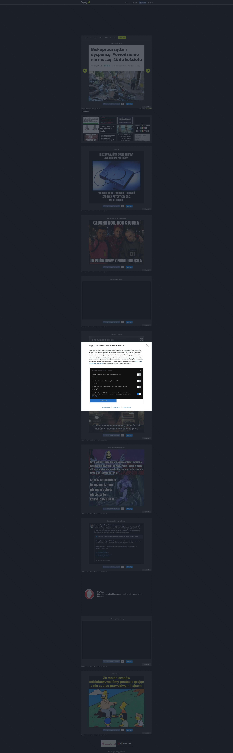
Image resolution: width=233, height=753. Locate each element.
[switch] (139, 374)
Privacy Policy (127, 407)
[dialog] (116, 376)
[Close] (148, 346)
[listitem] (116, 371)
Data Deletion (106, 407)
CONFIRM (103, 400)
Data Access (116, 407)
